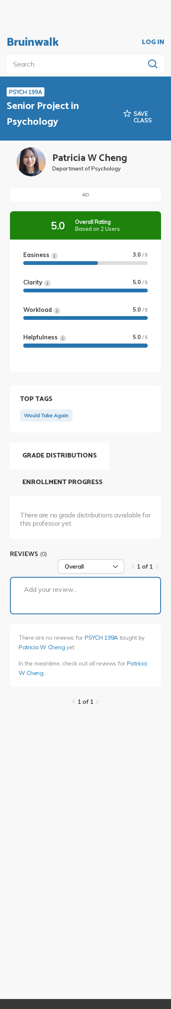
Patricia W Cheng (42, 647)
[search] (77, 64)
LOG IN (153, 42)
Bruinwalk (33, 42)
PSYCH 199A (101, 637)
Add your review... (50, 589)
